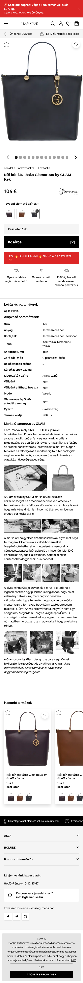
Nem (41, 967)
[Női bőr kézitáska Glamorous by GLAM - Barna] (10, 797)
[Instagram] (25, 917)
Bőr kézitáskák (25, 168)
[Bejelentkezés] (60, 23)
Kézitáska (44, 168)
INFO (73, 960)
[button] (79, 8)
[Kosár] (76, 23)
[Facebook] (8, 917)
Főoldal (8, 168)
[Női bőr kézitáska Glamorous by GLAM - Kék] (28, 797)
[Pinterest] (17, 917)
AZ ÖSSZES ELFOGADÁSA (41, 974)
